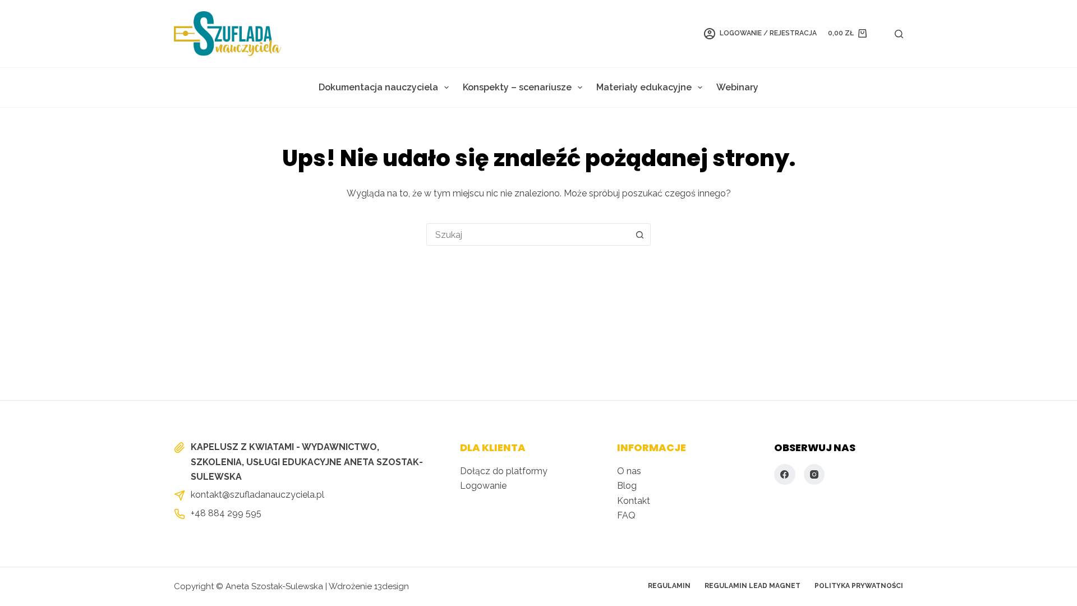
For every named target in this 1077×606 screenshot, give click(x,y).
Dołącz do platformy (503, 471)
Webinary (737, 87)
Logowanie (483, 485)
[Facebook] (784, 474)
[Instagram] (814, 474)
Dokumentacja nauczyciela (378, 87)
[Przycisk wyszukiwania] (639, 234)
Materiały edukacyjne (644, 87)
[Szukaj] (899, 34)
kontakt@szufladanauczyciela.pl (257, 494)
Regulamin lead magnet (752, 586)
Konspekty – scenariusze (517, 87)
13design (391, 586)
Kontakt (633, 500)
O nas (629, 471)
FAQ (626, 515)
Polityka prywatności (858, 586)
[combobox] (528, 234)
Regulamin (669, 586)
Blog (627, 485)
